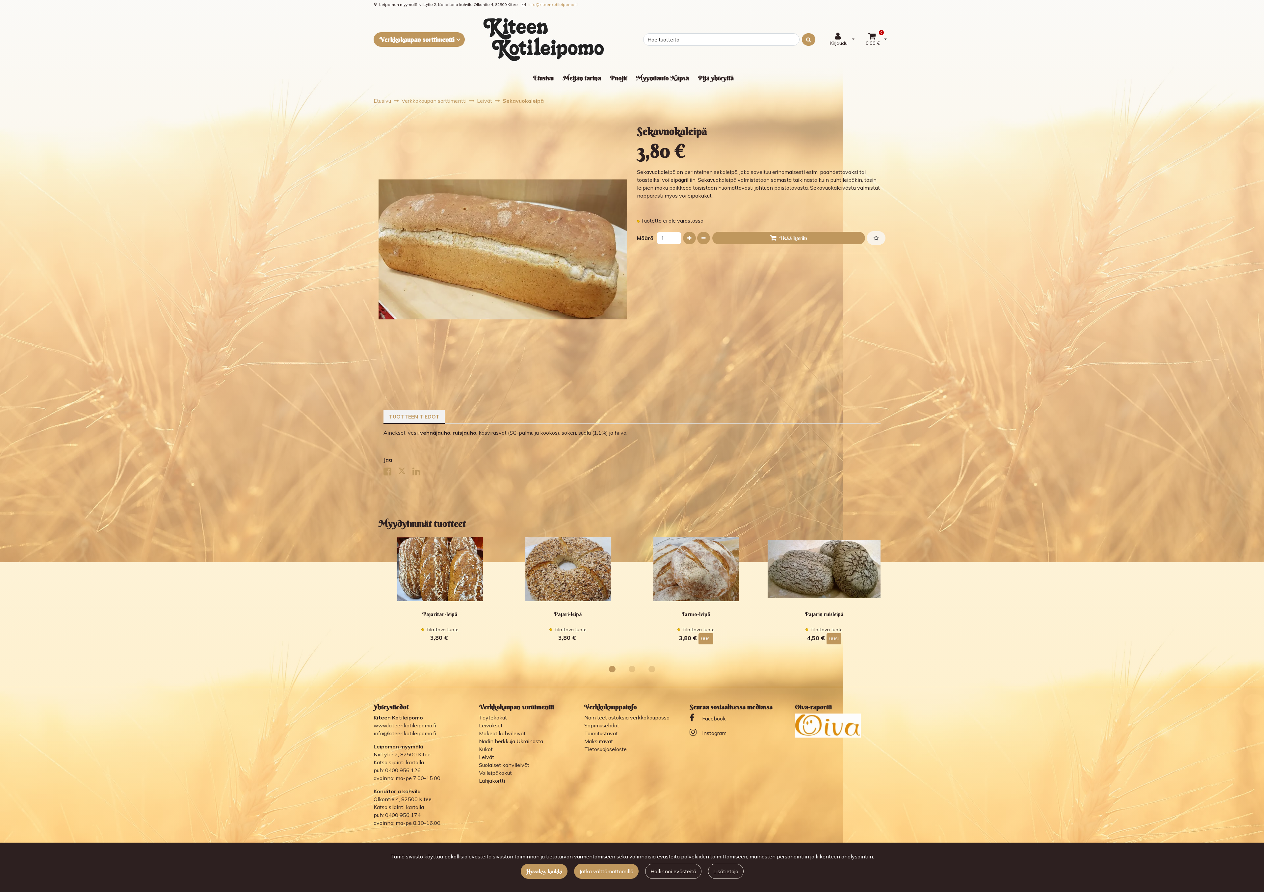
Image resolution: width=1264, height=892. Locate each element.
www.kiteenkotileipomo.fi (405, 725)
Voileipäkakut (495, 773)
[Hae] (808, 39)
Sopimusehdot (601, 725)
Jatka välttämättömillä (606, 871)
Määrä (645, 238)
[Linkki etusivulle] (544, 39)
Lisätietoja (725, 871)
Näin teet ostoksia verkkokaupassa (627, 717)
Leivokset (491, 725)
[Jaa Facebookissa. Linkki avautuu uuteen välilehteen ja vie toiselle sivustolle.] (390, 473)
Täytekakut (493, 717)
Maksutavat (598, 741)
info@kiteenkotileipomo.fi (553, 4)
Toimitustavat (601, 733)
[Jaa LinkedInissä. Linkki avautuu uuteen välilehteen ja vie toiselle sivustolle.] (419, 473)
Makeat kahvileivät (502, 733)
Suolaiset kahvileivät (504, 765)
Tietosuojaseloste (605, 749)
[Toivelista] (876, 238)
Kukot (486, 749)
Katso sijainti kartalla (399, 762)
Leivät (486, 757)
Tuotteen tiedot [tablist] (414, 416)
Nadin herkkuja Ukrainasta (511, 741)
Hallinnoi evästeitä (673, 871)
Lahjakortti (492, 780)
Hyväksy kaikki (544, 871)
